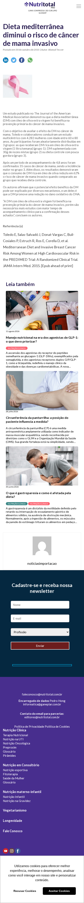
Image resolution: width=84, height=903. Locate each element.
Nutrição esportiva (15, 770)
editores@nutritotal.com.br (42, 717)
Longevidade (12, 821)
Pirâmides (9, 755)
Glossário (9, 751)
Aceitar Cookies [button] (59, 890)
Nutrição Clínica (14, 730)
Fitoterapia (10, 774)
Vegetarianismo (15, 810)
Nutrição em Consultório (21, 765)
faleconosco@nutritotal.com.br (42, 694)
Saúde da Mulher (13, 778)
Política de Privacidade (29, 726)
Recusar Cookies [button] (24, 890)
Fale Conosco (12, 831)
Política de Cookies (57, 726)
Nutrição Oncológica (16, 743)
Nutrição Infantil (14, 796)
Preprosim (9, 747)
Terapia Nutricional (15, 735)
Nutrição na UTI (13, 739)
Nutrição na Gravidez (16, 801)
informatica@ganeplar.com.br (42, 704)
